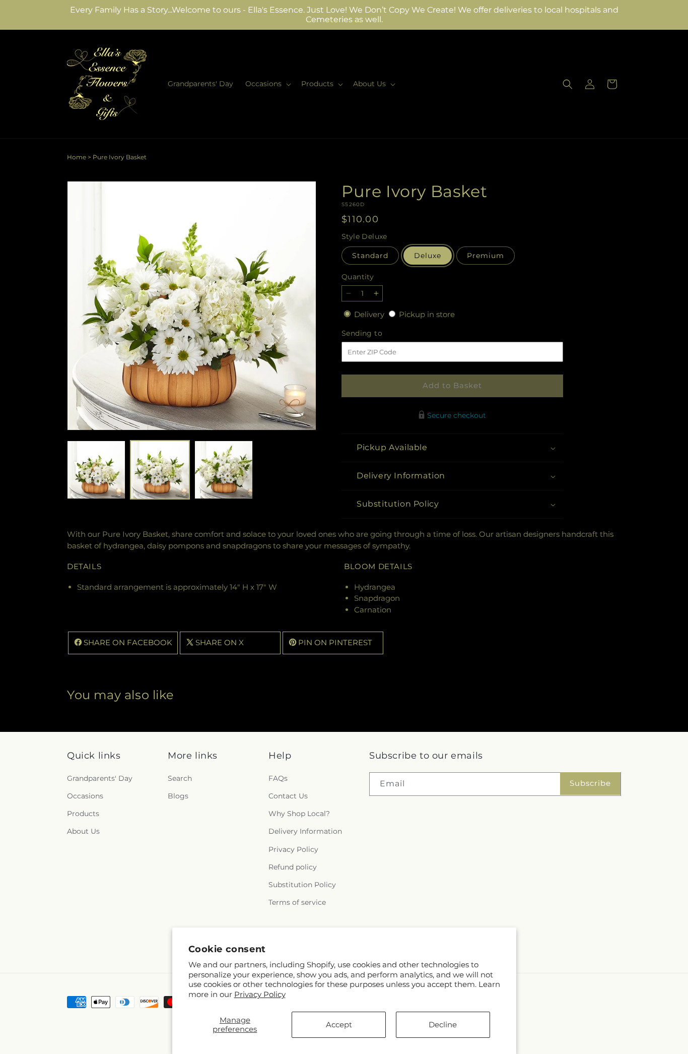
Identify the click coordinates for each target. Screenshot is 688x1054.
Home (76, 157)
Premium (485, 255)
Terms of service (297, 901)
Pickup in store (427, 314)
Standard (370, 255)
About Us (83, 831)
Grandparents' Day (99, 777)
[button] (267, 83)
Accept (339, 1024)
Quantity (357, 276)
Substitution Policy (302, 884)
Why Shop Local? (299, 813)
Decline (443, 1024)
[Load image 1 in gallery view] (96, 470)
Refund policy (292, 866)
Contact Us (288, 795)
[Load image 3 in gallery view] (223, 470)
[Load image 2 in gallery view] (159, 470)
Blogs (178, 795)
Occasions (85, 795)
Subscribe (590, 783)
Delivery (370, 314)
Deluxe (427, 255)
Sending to (376, 333)
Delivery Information (305, 831)
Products (83, 813)
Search (180, 777)
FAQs (278, 777)
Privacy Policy (260, 994)
